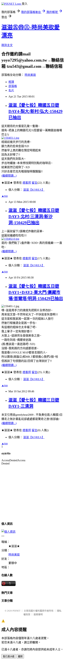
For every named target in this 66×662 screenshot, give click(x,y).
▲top (4, 195)
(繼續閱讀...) (9, 175)
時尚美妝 (30, 74)
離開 (20, 656)
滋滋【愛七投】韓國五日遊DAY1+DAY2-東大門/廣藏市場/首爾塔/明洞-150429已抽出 (35, 292)
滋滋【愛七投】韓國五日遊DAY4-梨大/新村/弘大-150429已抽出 (35, 111)
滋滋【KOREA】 (34, 189)
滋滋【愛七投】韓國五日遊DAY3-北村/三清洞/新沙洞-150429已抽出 (33, 216)
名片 (11, 90)
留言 (34, 182)
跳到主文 (7, 45)
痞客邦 (27, 182)
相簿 (11, 81)
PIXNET (16, 610)
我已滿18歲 (8, 656)
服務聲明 (38, 614)
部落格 (12, 86)
